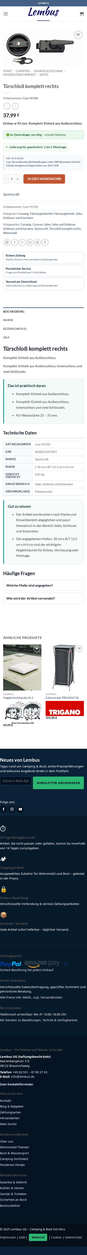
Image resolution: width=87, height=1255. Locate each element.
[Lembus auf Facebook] (3, 809)
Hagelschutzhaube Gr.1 (18, 697)
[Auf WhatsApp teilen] (7, 242)
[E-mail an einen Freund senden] (29, 242)
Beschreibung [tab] (13, 311)
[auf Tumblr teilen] (45, 242)
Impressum (8, 1237)
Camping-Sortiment (14, 1159)
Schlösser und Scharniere (18, 218)
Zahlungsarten (10, 1112)
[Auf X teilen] (22, 242)
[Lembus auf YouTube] (20, 809)
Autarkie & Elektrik (13, 1182)
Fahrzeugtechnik (48, 71)
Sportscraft (11, 194)
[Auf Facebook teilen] (14, 242)
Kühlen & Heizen (12, 1188)
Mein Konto (8, 1124)
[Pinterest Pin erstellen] (37, 242)
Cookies (56, 1237)
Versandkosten (20, 161)
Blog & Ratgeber (12, 1107)
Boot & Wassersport (14, 1153)
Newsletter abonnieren (58, 783)
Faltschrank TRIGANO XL (62, 697)
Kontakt (5, 1101)
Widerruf (38, 1237)
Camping (23, 71)
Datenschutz (73, 1237)
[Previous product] (15, 106)
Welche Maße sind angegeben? (29, 585)
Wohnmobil (10, 233)
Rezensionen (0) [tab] (15, 328)
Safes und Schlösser (63, 224)
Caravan (38, 224)
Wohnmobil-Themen (14, 1147)
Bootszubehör (10, 1206)
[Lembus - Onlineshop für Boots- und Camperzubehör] (43, 13)
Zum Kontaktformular (16, 1084)
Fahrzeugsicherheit (19, 74)
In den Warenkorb (44, 179)
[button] (5, 14)
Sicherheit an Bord (13, 1200)
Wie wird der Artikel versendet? (30, 598)
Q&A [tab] (6, 337)
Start (7, 71)
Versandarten (9, 1118)
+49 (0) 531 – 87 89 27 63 (30, 1072)
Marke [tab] (8, 320)
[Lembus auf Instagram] (11, 809)
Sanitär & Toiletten (13, 1194)
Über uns (6, 1141)
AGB (22, 1237)
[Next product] (7, 106)
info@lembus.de (22, 1077)
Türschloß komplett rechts (65, 228)
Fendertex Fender (12, 1165)
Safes (44, 74)
